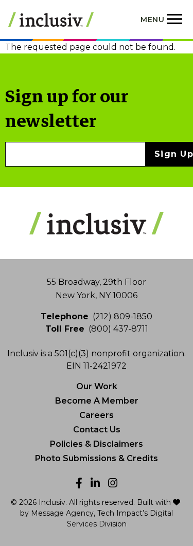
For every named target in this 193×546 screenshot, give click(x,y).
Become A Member (96, 401)
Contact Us (96, 429)
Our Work (96, 386)
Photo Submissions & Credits (96, 458)
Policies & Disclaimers (96, 444)
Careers (96, 415)
